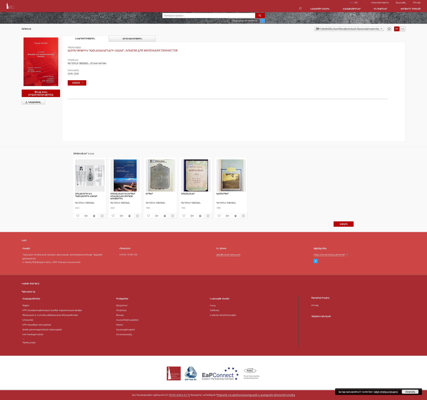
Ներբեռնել (34, 102)
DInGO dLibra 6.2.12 (179, 395)
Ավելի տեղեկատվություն (386, 392)
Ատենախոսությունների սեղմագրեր (42, 329)
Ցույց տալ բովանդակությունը (40, 93)
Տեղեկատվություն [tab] (132, 38)
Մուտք (416, 2)
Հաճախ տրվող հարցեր (223, 315)
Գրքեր (25, 305)
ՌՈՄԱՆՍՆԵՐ (188, 193)
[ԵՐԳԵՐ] (160, 175)
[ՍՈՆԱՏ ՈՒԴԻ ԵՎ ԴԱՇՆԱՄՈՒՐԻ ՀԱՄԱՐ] (89, 175)
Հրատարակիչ (124, 334)
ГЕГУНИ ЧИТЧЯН (98, 63)
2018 (70, 73)
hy (396, 29)
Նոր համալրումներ (32, 334)
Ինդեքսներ (380, 8)
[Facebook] (316, 261)
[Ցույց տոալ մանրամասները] (102, 216)
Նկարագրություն (125, 329)
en (356, 2)
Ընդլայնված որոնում (244, 20)
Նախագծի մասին (320, 8)
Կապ (212, 305)
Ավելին (344, 224)
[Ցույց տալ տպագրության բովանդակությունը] (94, 216)
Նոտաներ (27, 319)
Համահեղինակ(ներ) (127, 319)
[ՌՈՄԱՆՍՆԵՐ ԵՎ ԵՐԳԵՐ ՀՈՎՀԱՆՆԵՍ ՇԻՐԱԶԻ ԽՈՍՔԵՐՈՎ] (125, 175)
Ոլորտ (119, 324)
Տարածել (401, 2)
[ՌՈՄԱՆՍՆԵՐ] (195, 175)
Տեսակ (120, 315)
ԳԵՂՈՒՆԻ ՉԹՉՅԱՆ (78, 63)
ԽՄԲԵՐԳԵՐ (223, 193)
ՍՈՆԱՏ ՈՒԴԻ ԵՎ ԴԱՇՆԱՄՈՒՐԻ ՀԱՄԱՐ (86, 194)
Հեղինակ (121, 310)
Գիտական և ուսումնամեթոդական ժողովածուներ (50, 315)
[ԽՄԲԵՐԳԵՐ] (231, 175)
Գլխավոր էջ (28, 291)
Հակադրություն (380, 2)
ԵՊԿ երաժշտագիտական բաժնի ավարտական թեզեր (52, 310)
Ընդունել (410, 391)
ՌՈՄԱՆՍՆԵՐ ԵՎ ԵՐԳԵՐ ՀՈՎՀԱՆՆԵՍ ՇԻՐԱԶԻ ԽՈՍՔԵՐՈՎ (122, 196)
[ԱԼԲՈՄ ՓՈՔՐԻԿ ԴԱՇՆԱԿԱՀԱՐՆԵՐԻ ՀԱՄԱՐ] (41, 61)
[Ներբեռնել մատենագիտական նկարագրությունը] (86, 216)
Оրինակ (214, 310)
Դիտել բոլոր (29, 342)
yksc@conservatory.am (229, 254)
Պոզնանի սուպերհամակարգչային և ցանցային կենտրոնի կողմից (255, 395)
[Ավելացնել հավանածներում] (389, 29)
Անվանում (121, 305)
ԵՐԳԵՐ (149, 193)
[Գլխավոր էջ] (300, 8)
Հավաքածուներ (352, 8)
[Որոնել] (260, 15)
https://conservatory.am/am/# (329, 254)
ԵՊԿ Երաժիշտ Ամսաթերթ (36, 324)
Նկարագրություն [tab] (85, 38)
